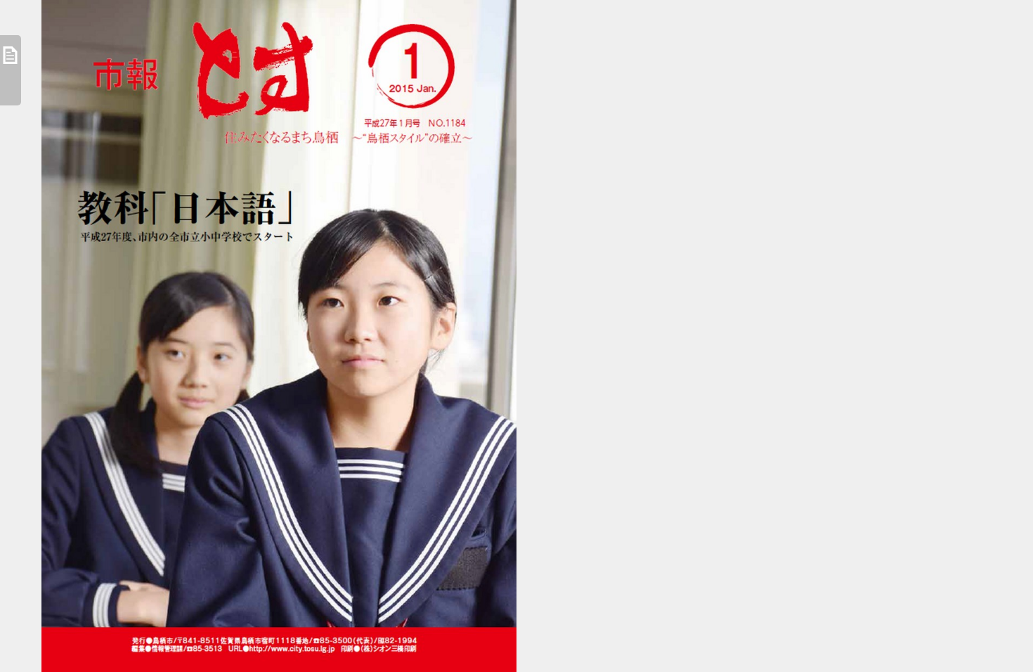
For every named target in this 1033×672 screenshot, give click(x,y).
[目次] (10, 70)
